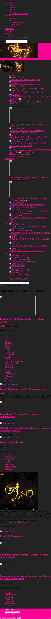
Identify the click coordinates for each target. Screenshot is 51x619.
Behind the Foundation (18, 37)
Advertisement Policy (13, 612)
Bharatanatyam (10, 3)
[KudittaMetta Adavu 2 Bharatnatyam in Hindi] (17, 86)
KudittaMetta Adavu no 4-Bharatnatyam (24, 80)
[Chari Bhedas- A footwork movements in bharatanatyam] (6, 409)
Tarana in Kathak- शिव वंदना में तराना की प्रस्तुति (26, 251)
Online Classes (10, 374)
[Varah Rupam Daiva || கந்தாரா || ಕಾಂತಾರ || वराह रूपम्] (15, 243)
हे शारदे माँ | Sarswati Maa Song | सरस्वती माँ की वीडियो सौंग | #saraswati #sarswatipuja (28, 144)
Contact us (9, 35)
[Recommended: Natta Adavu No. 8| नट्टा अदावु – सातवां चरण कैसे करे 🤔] (14, 95)
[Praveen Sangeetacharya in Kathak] (19, 259)
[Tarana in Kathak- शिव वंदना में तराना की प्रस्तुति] (12, 249)
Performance (9, 29)
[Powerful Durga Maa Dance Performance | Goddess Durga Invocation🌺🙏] (20, 196)
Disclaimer (9, 610)
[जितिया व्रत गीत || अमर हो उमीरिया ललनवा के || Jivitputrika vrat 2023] (20, 230)
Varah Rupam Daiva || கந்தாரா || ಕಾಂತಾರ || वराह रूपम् (29, 246)
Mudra (11, 11)
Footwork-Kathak (16, 22)
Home (2, 285)
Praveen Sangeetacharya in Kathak (22, 261)
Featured (8, 359)
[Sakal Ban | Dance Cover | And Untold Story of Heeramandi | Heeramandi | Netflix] (16, 128)
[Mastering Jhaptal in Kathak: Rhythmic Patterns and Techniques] (20, 122)
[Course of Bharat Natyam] (18, 255)
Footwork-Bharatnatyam (18, 14)
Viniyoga (8, 380)
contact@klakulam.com (18, 522)
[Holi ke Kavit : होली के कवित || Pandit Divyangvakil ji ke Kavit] (16, 237)
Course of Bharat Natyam (19, 257)
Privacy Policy (10, 614)
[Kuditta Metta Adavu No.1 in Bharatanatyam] (17, 90)
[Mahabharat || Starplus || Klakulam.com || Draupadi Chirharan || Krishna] (16, 224)
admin (2, 326)
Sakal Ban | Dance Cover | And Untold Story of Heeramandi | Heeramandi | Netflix (27, 132)
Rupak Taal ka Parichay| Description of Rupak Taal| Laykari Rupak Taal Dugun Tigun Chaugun (28, 138)
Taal (11, 26)
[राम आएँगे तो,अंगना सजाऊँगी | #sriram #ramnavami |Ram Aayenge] (15, 215)
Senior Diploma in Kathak (19, 270)
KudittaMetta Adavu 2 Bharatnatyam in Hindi (26, 88)
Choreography (10, 31)
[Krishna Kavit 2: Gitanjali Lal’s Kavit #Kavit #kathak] (18, 314)
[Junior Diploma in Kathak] (15, 272)
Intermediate (14, 24)
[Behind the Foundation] (7, 531)
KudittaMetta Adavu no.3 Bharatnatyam (24, 84)
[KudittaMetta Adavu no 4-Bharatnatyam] (17, 77)
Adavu (12, 5)
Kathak (7, 16)
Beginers (12, 9)
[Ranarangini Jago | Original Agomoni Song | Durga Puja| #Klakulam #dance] (20, 175)
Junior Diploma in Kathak (19, 274)
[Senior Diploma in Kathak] (15, 268)
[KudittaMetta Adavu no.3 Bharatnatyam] (17, 82)
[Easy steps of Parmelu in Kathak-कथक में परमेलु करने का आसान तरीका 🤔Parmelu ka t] (13, 148)
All (10, 101)
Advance (12, 7)
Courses (8, 33)
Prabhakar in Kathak (17, 266)
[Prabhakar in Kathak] (16, 264)
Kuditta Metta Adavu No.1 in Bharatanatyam (26, 92)
